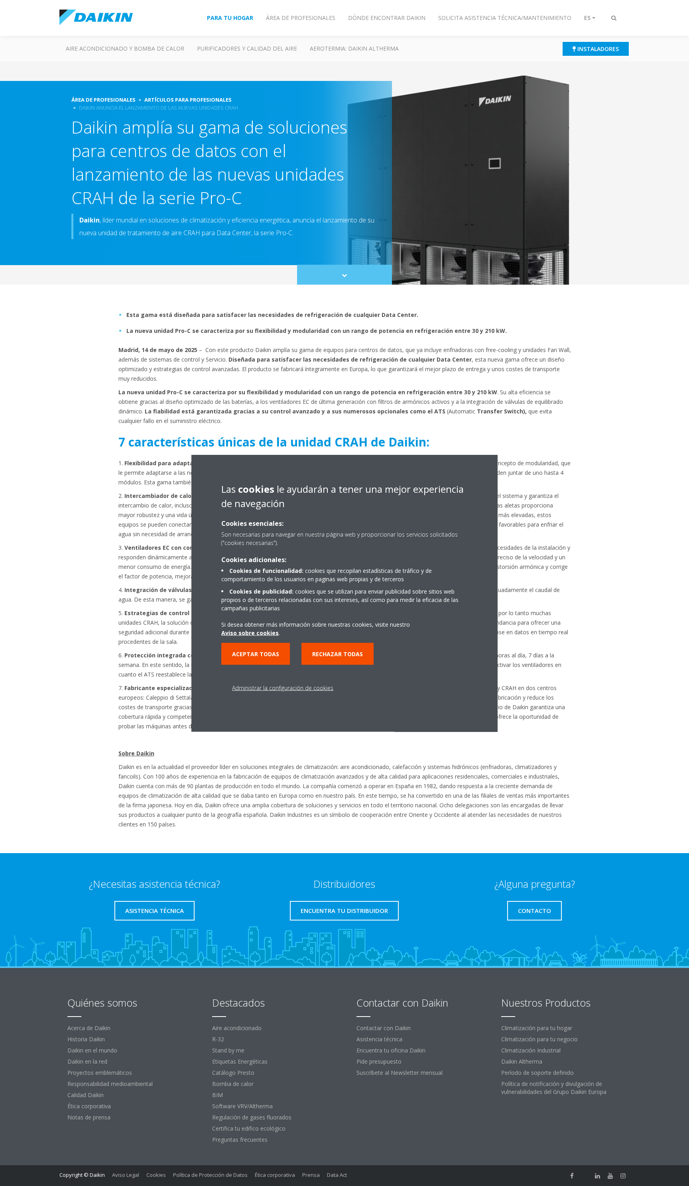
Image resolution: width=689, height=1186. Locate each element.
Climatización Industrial (531, 1050)
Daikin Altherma (521, 1061)
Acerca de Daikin (88, 1028)
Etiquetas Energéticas (240, 1061)
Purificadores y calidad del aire (247, 48)
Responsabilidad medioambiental (110, 1084)
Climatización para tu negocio (539, 1039)
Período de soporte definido (537, 1072)
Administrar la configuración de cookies (282, 687)
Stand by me (228, 1050)
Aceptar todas (255, 653)
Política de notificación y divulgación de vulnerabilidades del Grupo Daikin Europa (553, 1088)
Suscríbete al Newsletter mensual (399, 1072)
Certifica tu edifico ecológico (248, 1128)
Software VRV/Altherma (242, 1106)
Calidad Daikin (85, 1095)
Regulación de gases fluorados (251, 1117)
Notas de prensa (88, 1117)
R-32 (218, 1039)
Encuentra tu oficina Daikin (390, 1050)
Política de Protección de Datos (210, 1174)
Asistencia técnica (379, 1039)
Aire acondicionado (237, 1028)
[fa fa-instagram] (623, 1175)
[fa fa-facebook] (572, 1175)
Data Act (337, 1174)
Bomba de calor (233, 1084)
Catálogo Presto (233, 1072)
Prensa (311, 1174)
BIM (217, 1095)
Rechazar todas (337, 653)
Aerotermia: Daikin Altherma (354, 48)
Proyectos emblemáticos (99, 1072)
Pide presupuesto (379, 1061)
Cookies (156, 1174)
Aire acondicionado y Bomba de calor (125, 48)
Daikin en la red (87, 1061)
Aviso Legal (125, 1174)
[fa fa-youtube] (610, 1175)
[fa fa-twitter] (585, 1175)
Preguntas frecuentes (240, 1139)
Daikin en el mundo (92, 1050)
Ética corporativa (89, 1106)
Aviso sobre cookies (250, 632)
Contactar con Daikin (383, 1028)
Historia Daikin (86, 1039)
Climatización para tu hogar (536, 1028)
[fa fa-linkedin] (597, 1175)
